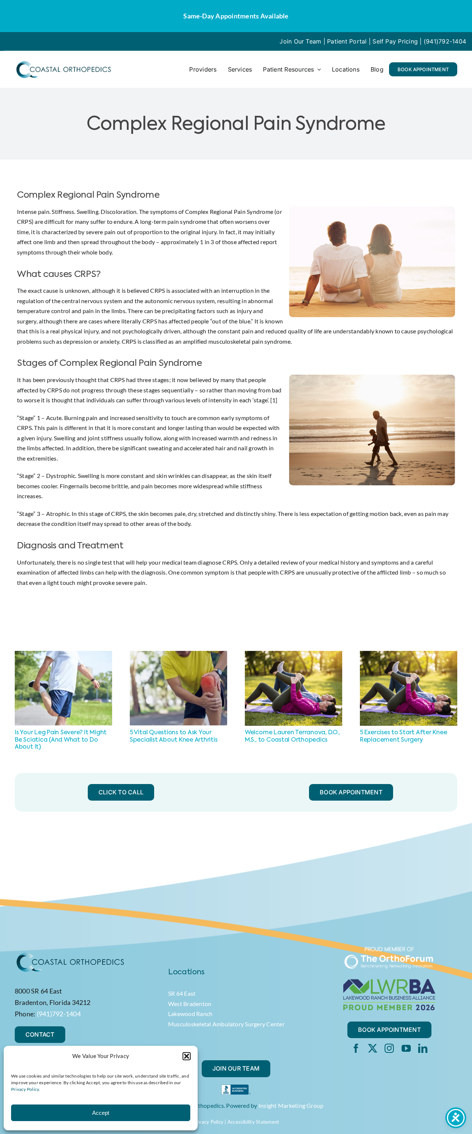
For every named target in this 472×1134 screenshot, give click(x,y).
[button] (186, 1056)
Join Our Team (300, 41)
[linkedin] (422, 1048)
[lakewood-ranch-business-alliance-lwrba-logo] (389, 981)
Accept (100, 1113)
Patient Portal (347, 41)
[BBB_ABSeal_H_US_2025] (236, 1087)
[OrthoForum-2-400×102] (389, 949)
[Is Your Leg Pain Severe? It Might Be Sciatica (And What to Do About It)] (63, 654)
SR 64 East (181, 993)
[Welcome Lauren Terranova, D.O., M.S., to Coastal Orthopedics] (293, 654)
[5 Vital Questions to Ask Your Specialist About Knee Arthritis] (178, 654)
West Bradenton (189, 1003)
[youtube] (406, 1048)
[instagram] (389, 1048)
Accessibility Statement (254, 1122)
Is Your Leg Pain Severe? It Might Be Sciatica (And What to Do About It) (61, 740)
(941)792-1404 (445, 41)
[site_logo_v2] (63, 62)
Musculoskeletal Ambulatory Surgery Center (226, 1023)
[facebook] (356, 1048)
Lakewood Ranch (190, 1013)
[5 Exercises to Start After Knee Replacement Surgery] (408, 654)
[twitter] (372, 1048)
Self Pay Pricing (395, 41)
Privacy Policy (25, 1089)
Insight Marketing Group (291, 1105)
